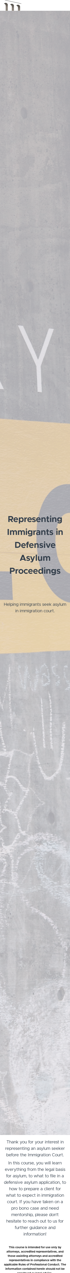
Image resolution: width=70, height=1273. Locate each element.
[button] (64, 5)
